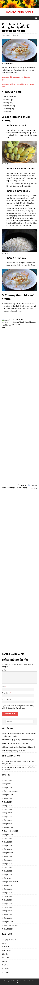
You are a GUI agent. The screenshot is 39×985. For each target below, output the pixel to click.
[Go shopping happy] (19, 6)
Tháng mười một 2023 (10, 831)
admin (16, 35)
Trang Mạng (6, 699)
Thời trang (5, 972)
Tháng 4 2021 (7, 907)
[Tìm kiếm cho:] (19, 721)
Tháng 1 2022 (7, 874)
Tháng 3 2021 (7, 911)
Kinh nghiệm (6, 950)
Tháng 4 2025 (7, 784)
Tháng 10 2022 (7, 853)
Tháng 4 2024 (7, 816)
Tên (3, 687)
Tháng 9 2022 (7, 856)
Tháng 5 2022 (7, 860)
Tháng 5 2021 (7, 903)
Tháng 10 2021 (7, 885)
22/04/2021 (7, 35)
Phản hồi (5, 670)
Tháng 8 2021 (7, 893)
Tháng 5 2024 (7, 813)
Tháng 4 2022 (7, 864)
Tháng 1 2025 (7, 787)
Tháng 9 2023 (7, 838)
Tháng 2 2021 (7, 914)
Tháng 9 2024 (7, 798)
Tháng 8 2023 (7, 842)
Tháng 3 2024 (7, 820)
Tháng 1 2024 (7, 824)
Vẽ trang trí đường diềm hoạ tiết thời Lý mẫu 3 (18, 747)
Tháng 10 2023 (7, 835)
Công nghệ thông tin (9, 939)
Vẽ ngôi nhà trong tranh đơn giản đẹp (15, 743)
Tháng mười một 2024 (10, 791)
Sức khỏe (5, 968)
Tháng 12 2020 (7, 922)
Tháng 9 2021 (7, 889)
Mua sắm (5, 958)
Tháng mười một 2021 (10, 882)
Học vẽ (4, 943)
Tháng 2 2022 (7, 871)
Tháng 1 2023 (7, 849)
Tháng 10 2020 (7, 929)
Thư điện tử (6, 693)
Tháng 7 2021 (7, 896)
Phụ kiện (5, 965)
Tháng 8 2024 (7, 802)
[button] (36, 17)
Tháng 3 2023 (7, 845)
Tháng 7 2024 (7, 806)
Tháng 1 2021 (7, 918)
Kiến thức (5, 947)
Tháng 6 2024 (7, 809)
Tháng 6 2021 (7, 900)
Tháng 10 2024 (7, 795)
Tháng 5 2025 (7, 780)
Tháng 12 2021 (7, 878)
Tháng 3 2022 (7, 867)
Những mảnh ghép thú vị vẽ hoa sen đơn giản (18, 740)
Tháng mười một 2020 (10, 925)
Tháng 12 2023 (7, 827)
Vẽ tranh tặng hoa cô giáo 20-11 (13, 751)
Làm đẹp (5, 954)
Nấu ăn (4, 961)
